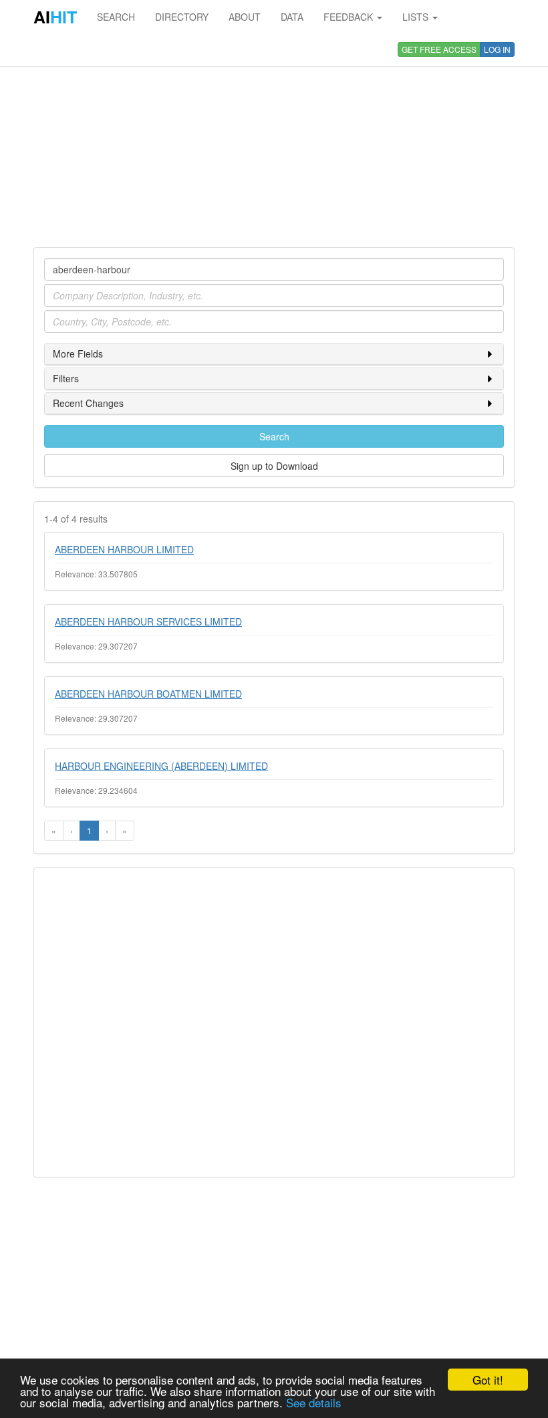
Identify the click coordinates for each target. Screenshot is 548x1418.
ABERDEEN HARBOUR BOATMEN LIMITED (148, 693)
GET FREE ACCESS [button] (439, 49)
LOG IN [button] (497, 49)
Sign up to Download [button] (274, 465)
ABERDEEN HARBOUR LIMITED (124, 549)
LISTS (416, 16)
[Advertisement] (274, 140)
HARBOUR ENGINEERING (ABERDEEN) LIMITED (161, 765)
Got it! (487, 1379)
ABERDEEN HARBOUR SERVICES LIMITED (148, 621)
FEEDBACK (349, 16)
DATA (292, 16)
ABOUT (245, 16)
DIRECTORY (182, 16)
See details (313, 1402)
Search (274, 436)
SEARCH (116, 16)
